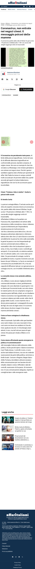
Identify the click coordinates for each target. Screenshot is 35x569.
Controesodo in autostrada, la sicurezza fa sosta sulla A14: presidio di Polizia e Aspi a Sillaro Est (24, 447)
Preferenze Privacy (17, 567)
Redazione (5, 548)
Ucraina (30, 9)
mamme (15, 95)
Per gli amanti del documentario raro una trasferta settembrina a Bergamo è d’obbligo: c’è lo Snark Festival (23, 438)
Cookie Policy (17, 565)
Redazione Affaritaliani (13, 72)
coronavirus (6, 95)
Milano (8, 23)
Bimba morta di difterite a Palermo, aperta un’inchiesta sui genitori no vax (23, 429)
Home (2, 23)
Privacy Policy (17, 562)
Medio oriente (11, 9)
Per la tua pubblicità (7, 551)
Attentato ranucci (22, 9)
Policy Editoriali (6, 546)
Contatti (4, 543)
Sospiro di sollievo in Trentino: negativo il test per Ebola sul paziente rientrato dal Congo (24, 420)
